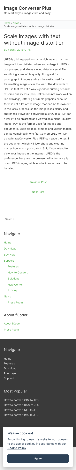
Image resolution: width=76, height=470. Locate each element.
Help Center (15, 284)
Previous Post (38, 182)
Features (13, 266)
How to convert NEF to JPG (21, 410)
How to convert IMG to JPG (21, 414)
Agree (38, 458)
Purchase (10, 373)
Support (9, 260)
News (7, 296)
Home (7, 242)
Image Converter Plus (27, 8)
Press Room (15, 302)
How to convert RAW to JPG (21, 405)
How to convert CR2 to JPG (21, 400)
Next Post (38, 191)
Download (10, 248)
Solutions (13, 278)
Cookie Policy (16, 448)
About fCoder (12, 323)
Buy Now (9, 254)
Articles (12, 290)
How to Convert (18, 272)
